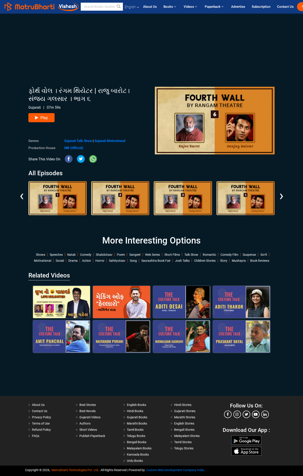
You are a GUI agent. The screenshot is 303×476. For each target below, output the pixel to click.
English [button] (130, 7)
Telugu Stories (183, 448)
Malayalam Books (139, 448)
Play (44, 117)
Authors (85, 423)
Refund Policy (41, 429)
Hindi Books (135, 411)
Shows (40, 254)
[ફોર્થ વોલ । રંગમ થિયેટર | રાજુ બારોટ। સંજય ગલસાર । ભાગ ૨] (120, 198)
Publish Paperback (92, 436)
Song (133, 260)
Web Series (152, 254)
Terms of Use (41, 423)
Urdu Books (135, 460)
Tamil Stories (183, 442)
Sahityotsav (117, 260)
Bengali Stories (184, 429)
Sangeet (135, 254)
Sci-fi (263, 254)
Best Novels (87, 411)
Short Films (172, 254)
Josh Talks (182, 260)
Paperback (213, 6)
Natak (71, 254)
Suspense (249, 254)
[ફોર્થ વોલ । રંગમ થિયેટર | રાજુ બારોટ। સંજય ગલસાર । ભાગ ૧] (57, 198)
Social (60, 260)
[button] (119, 7)
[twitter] (246, 414)
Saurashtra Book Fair (156, 260)
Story (223, 260)
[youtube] (256, 414)
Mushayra (239, 260)
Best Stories (87, 405)
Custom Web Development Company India (175, 470)
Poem (121, 254)
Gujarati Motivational (109, 141)
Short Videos (88, 429)
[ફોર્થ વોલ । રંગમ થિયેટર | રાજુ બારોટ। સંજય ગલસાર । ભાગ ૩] (183, 198)
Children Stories (205, 260)
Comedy (85, 254)
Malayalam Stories (187, 436)
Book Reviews (259, 260)
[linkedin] (265, 414)
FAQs (35, 436)
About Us (150, 6)
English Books (136, 405)
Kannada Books (138, 454)
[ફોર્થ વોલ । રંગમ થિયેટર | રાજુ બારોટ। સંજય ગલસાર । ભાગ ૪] (245, 198)
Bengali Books (136, 442)
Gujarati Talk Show (78, 141)
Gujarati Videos (89, 417)
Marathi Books (137, 423)
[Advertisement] (151, 45)
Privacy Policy (41, 417)
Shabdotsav (104, 254)
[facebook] (228, 414)
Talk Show (191, 254)
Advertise (238, 6)
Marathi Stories (184, 417)
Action (86, 260)
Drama (73, 260)
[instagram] (237, 414)
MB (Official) (73, 148)
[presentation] (22, 192)
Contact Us (285, 6)
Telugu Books (136, 436)
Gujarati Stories (184, 411)
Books (168, 6)
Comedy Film (229, 254)
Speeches (56, 254)
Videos (189, 6)
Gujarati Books (137, 417)
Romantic (209, 254)
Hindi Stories (182, 405)
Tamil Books (135, 429)
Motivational (42, 260)
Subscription (261, 6)
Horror (99, 260)
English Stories (184, 423)
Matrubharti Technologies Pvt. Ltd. (75, 470)
